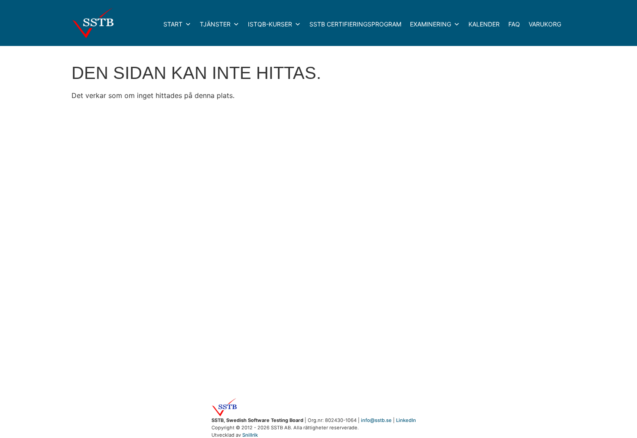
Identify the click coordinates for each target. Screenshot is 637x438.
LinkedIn (406, 420)
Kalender (484, 24)
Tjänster (215, 24)
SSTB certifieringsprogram (355, 24)
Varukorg (545, 24)
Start (172, 24)
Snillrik (250, 435)
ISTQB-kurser (270, 24)
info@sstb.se (376, 420)
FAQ (514, 24)
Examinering (430, 24)
